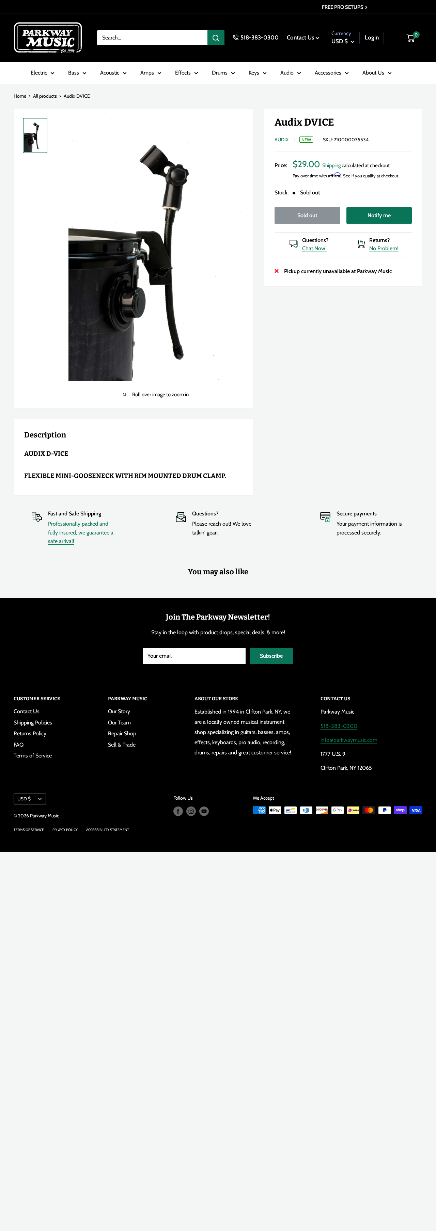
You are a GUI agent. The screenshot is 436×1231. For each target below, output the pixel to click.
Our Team (119, 722)
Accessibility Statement (107, 830)
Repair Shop (122, 733)
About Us (373, 72)
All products (45, 96)
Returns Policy (30, 733)
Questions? (315, 240)
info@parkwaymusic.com (349, 740)
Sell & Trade (122, 744)
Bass (73, 72)
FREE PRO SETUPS (216, 7)
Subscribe (271, 656)
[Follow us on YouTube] (204, 811)
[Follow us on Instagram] (191, 811)
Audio (287, 72)
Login (372, 37)
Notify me (379, 215)
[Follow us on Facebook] (178, 811)
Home (20, 96)
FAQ (19, 744)
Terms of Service (33, 755)
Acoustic (109, 72)
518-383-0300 (259, 37)
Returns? (379, 240)
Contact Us (300, 37)
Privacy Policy (65, 830)
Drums (220, 72)
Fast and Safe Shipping (74, 513)
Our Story (119, 711)
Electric (39, 72)
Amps (147, 72)
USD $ (24, 798)
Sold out (307, 215)
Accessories (328, 72)
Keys (254, 72)
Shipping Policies (33, 722)
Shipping (331, 165)
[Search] (215, 37)
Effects (183, 72)
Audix (282, 140)
